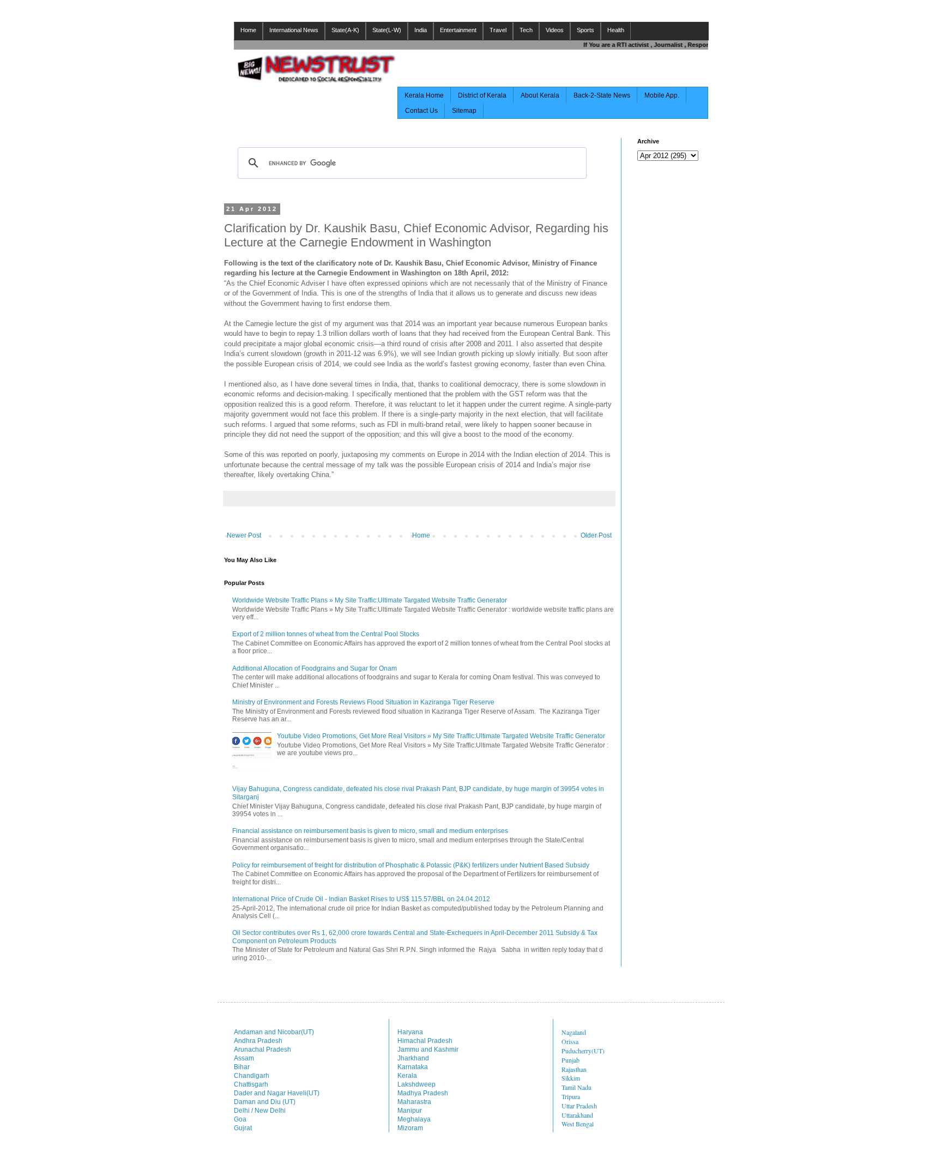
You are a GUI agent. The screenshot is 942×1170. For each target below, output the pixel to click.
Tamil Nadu (576, 1087)
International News (293, 30)
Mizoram (410, 1128)
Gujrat (243, 1128)
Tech (526, 30)
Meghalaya (414, 1119)
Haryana (410, 1032)
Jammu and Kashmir (427, 1049)
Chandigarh (251, 1075)
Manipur (409, 1110)
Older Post (596, 535)
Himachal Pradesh (424, 1041)
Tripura (570, 1096)
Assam (244, 1058)
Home (248, 30)
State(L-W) (386, 30)
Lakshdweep (416, 1084)
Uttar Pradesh (579, 1105)
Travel (498, 30)
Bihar (242, 1067)
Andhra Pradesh (258, 1041)
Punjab (570, 1060)
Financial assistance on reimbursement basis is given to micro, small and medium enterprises (370, 831)
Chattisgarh (251, 1084)
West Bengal (577, 1123)
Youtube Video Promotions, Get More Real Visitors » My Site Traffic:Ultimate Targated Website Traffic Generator (441, 736)
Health (615, 30)
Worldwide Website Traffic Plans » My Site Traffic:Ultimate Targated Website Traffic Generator (369, 600)
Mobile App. (661, 95)
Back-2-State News (601, 95)
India (420, 30)
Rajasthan (574, 1069)
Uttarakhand (577, 1115)
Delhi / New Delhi (260, 1110)
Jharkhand (413, 1058)
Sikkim (570, 1077)
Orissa (569, 1041)
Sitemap (464, 110)
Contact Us (421, 110)
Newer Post (244, 535)
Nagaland (573, 1032)
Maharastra (414, 1102)
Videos (555, 30)
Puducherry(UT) (583, 1050)
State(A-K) (345, 30)
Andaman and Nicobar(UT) (274, 1032)
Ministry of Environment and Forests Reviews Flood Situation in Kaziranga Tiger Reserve (363, 702)
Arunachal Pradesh (262, 1049)
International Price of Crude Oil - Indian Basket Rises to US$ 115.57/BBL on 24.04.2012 (361, 899)
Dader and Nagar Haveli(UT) (276, 1093)
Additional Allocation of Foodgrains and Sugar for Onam (314, 668)
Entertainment (458, 30)
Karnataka (412, 1067)
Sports (585, 30)
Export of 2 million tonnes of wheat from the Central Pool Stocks (325, 634)
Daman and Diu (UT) (264, 1102)
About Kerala (540, 95)
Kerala (407, 1075)
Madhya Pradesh (422, 1093)
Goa (240, 1119)
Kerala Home (424, 95)
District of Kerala (482, 95)
